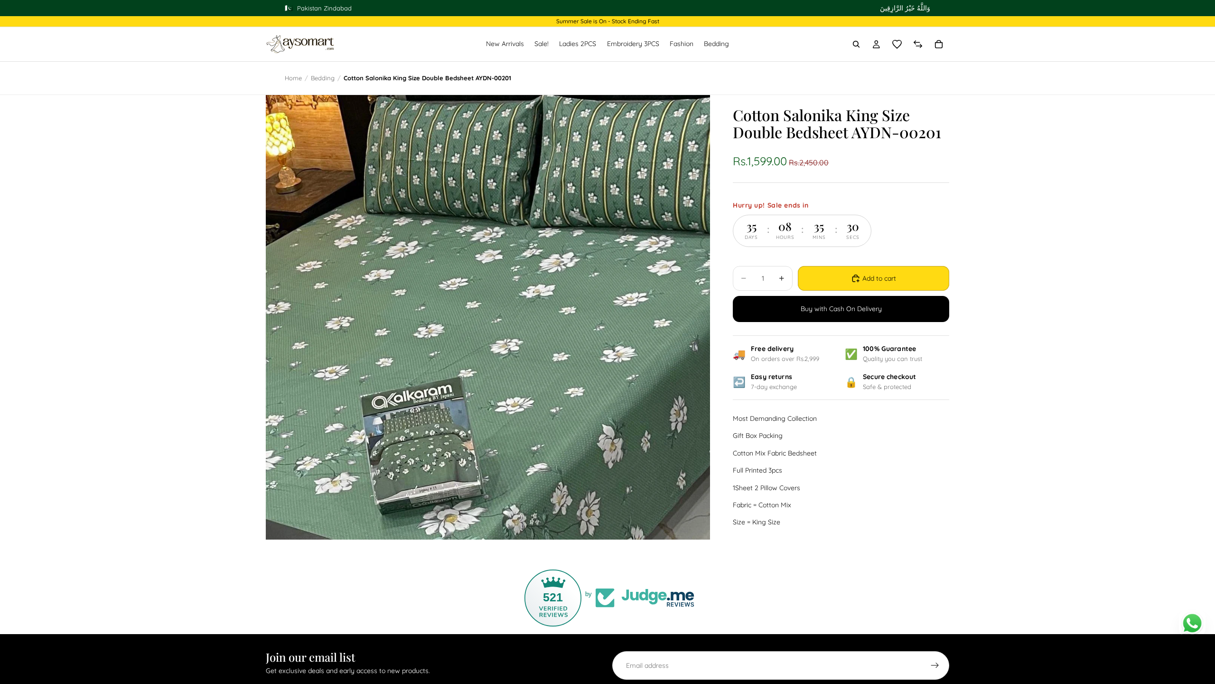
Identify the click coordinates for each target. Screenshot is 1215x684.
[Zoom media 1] (488, 317)
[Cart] (938, 44)
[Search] (856, 44)
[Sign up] (935, 665)
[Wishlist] (897, 44)
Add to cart (879, 278)
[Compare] (917, 44)
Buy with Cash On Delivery (841, 308)
